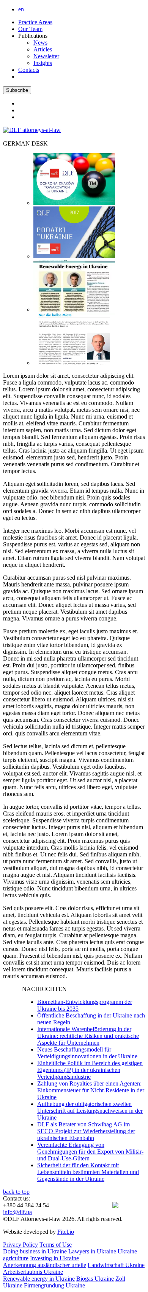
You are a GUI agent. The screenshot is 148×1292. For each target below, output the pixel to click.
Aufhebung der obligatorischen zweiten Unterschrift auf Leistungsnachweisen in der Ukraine (90, 1111)
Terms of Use (55, 1244)
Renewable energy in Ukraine (39, 1278)
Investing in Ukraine (54, 1258)
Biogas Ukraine (95, 1278)
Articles (42, 49)
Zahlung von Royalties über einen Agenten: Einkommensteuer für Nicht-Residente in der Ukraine (90, 1090)
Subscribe (17, 90)
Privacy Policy (20, 1244)
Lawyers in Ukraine (92, 1251)
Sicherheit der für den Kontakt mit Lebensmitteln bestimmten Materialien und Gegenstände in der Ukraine (88, 1172)
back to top (16, 1191)
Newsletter (46, 56)
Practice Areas (35, 22)
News (40, 42)
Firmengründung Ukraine (54, 1285)
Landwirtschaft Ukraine (116, 1265)
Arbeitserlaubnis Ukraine (33, 1272)
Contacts (28, 70)
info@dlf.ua (17, 1212)
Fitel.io (65, 1231)
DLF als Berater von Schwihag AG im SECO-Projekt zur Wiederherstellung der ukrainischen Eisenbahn (86, 1131)
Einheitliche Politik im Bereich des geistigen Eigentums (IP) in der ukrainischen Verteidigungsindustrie (90, 1070)
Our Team (30, 29)
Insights (42, 63)
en (21, 9)
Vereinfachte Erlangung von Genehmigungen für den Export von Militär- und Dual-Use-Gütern (90, 1152)
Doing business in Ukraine (35, 1251)
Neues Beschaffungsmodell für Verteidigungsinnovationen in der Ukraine (87, 1052)
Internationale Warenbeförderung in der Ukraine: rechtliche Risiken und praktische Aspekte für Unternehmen (88, 1036)
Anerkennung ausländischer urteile (44, 1265)
